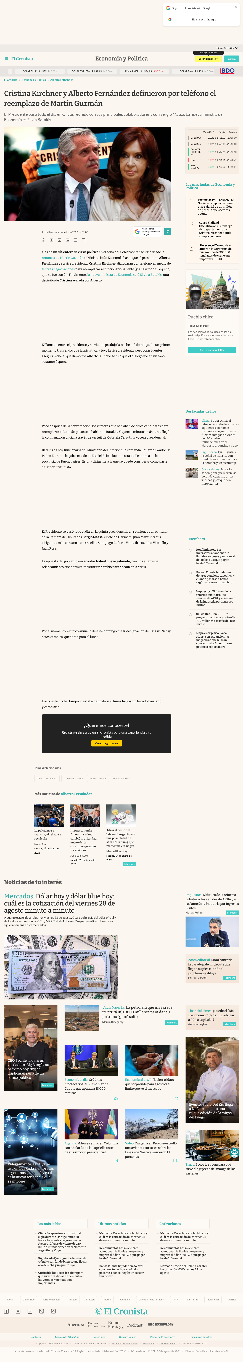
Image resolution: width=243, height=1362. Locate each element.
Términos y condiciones (125, 1343)
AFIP (175, 1299)
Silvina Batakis (121, 778)
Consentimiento (168, 1343)
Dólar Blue (29, 1299)
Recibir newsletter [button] (214, 350)
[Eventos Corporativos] (96, 1325)
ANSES (232, 1299)
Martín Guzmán (98, 778)
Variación (207, 132)
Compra (233, 132)
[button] (234, 1153)
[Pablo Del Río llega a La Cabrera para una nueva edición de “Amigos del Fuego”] (212, 1080)
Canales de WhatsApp (67, 1336)
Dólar (10, 1299)
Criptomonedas (51, 1299)
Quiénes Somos (127, 1336)
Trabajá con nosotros (200, 1336)
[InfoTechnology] (160, 1325)
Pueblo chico (200, 317)
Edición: (225, 48)
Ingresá (232, 58)
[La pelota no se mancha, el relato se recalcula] (49, 815)
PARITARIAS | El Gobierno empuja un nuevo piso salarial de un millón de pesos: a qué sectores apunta (216, 206)
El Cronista (10, 79)
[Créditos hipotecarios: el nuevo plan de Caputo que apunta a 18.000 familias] (91, 1060)
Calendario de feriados (151, 1299)
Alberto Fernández (61, 79)
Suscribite (99, 1336)
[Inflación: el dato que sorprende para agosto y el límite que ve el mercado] (151, 1060)
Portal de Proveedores (162, 1336)
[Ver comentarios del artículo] (83, 240)
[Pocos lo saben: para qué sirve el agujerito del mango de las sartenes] (212, 1145)
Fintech (90, 1299)
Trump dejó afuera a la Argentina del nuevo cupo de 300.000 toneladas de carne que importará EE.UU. (216, 252)
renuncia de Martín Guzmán (62, 258)
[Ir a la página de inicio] (22, 58)
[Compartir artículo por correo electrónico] (75, 240)
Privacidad (149, 1343)
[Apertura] (76, 1325)
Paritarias (192, 1299)
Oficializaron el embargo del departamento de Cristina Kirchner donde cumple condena (215, 229)
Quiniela (125, 1299)
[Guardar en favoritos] (167, 231)
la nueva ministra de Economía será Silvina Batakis (124, 275)
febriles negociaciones (58, 269)
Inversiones (213, 1299)
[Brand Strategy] (116, 1325)
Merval (107, 1299)
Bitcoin (73, 1299)
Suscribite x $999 (208, 58)
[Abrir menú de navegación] (6, 58)
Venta (222, 132)
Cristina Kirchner (73, 778)
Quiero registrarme (106, 743)
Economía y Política (34, 79)
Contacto (36, 1336)
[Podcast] (135, 1325)
